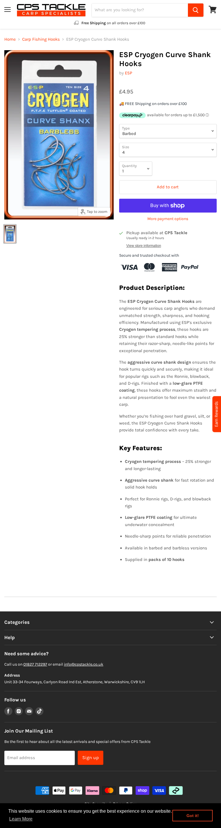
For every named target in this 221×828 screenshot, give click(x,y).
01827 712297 (35, 664)
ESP (128, 73)
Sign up (90, 757)
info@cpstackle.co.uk (83, 664)
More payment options (167, 219)
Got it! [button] (192, 815)
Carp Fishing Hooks (41, 39)
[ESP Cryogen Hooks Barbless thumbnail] (10, 234)
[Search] (195, 10)
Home (10, 39)
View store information (143, 246)
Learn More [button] (21, 818)
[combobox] (140, 10)
